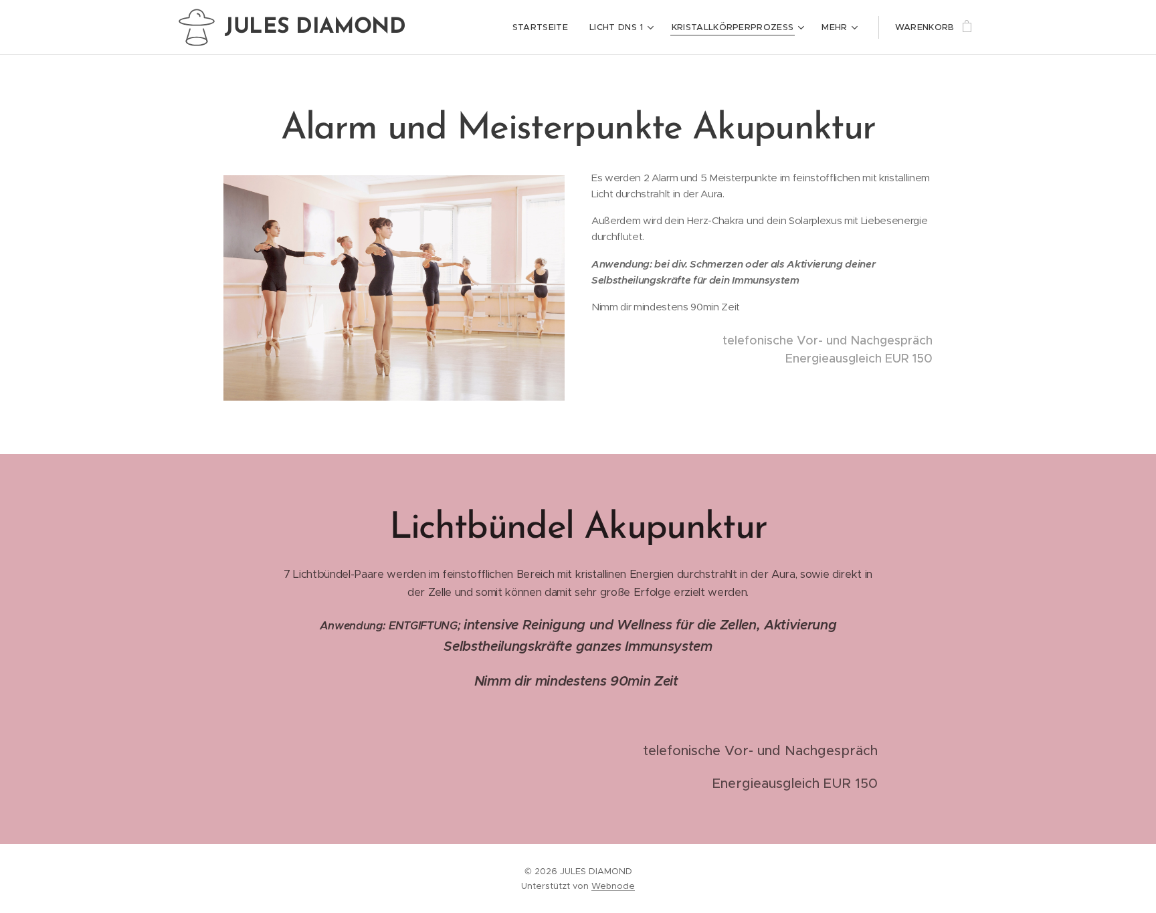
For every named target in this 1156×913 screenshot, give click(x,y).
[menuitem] (544, 27)
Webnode (613, 886)
